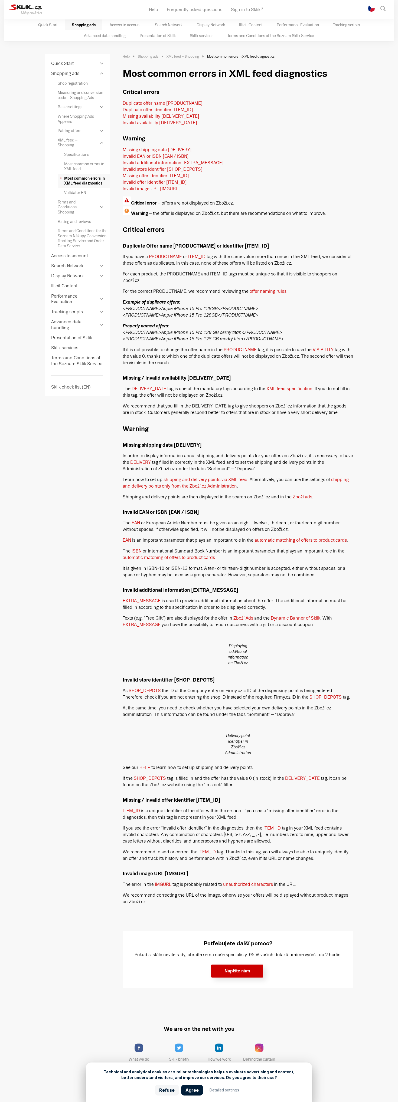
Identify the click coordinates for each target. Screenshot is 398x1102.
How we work (219, 1059)
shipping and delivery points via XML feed (205, 479)
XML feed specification (289, 388)
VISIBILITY (323, 349)
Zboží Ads (243, 618)
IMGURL (163, 884)
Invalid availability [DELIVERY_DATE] (160, 122)
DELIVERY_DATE (149, 388)
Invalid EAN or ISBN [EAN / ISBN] (156, 156)
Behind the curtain (259, 1059)
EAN (136, 522)
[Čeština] (371, 8)
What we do (139, 1059)
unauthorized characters (248, 884)
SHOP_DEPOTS (145, 690)
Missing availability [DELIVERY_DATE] (161, 116)
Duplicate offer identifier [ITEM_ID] (158, 109)
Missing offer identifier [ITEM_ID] (156, 175)
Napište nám (237, 970)
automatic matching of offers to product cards (301, 540)
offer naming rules (268, 291)
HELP (144, 767)
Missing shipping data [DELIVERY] (157, 149)
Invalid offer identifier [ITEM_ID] (155, 182)
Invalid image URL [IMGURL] (151, 188)
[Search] (385, 8)
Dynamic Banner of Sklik (295, 618)
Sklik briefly (179, 1059)
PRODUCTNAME (165, 256)
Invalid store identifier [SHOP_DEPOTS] (163, 169)
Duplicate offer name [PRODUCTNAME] (163, 103)
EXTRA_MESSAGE (142, 600)
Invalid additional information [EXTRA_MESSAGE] (173, 162)
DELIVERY (140, 462)
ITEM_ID (196, 256)
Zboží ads (302, 496)
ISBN (137, 551)
